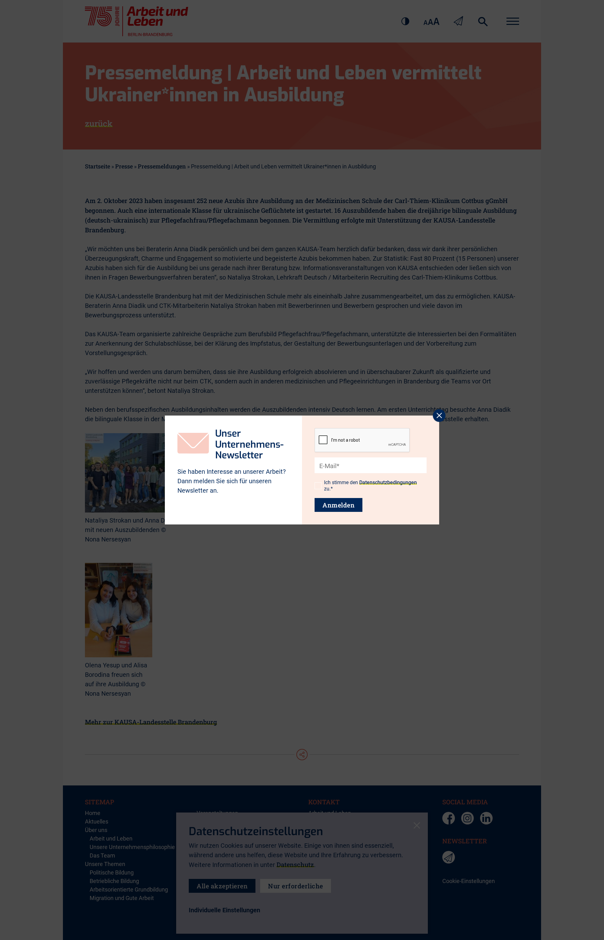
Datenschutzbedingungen (388, 482)
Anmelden (338, 505)
